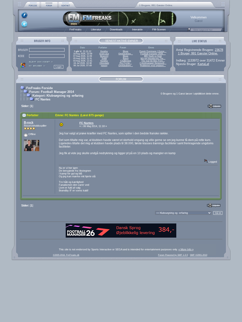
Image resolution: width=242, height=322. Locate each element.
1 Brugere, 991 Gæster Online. (156, 5)
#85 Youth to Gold (153, 56)
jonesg (104, 65)
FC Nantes (42, 99)
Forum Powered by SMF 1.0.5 (173, 255)
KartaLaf (203, 64)
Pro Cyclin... (126, 63)
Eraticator (104, 54)
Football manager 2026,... (153, 54)
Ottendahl (104, 63)
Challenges (125, 61)
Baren (126, 58)
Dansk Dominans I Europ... (152, 51)
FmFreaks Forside (39, 88)
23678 (219, 50)
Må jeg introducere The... (153, 58)
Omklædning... (125, 54)
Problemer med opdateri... (153, 65)
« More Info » (186, 249)
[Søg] (188, 31)
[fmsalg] (121, 236)
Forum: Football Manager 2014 (51, 92)
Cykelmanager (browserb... (153, 63)
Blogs (125, 51)
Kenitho (104, 51)
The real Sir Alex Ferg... (153, 61)
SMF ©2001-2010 (198, 255)
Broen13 (104, 56)
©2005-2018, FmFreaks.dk (66, 255)
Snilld (104, 58)
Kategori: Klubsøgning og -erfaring (57, 95)
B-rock (28, 122)
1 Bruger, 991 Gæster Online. (198, 53)
